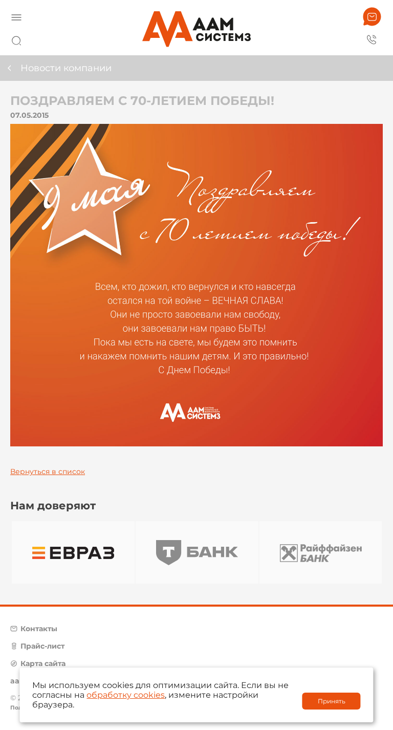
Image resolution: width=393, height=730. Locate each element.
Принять (331, 701)
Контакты (38, 628)
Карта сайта (43, 663)
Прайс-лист (42, 646)
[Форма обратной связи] (372, 17)
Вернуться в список (47, 471)
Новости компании (66, 68)
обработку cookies (125, 695)
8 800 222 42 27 (372, 39)
